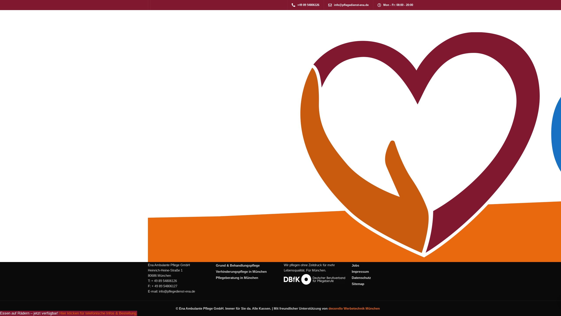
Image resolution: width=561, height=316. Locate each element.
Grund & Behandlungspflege (238, 265)
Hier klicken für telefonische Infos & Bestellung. (98, 313)
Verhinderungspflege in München (241, 271)
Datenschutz (361, 278)
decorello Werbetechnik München (354, 308)
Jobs (355, 265)
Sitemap (358, 284)
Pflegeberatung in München (237, 278)
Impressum (360, 271)
